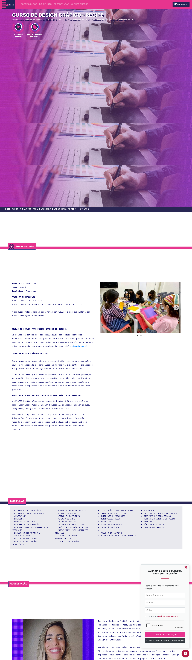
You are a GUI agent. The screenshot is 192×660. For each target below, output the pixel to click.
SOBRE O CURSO (29, 4)
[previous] (102, 307)
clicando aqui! (78, 346)
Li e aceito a (163, 616)
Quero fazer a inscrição (165, 634)
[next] (176, 307)
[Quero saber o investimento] (185, 653)
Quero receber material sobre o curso (165, 640)
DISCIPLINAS (45, 4)
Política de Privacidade (168, 616)
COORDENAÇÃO (61, 4)
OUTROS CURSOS (79, 4)
